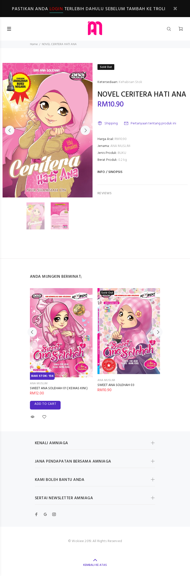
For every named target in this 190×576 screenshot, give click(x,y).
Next (85, 130)
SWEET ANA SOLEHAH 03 (115, 385)
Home (34, 44)
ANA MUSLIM (120, 146)
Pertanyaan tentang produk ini (153, 123)
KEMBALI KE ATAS (95, 565)
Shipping (111, 123)
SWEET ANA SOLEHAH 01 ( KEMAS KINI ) (59, 388)
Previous (9, 130)
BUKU (122, 153)
